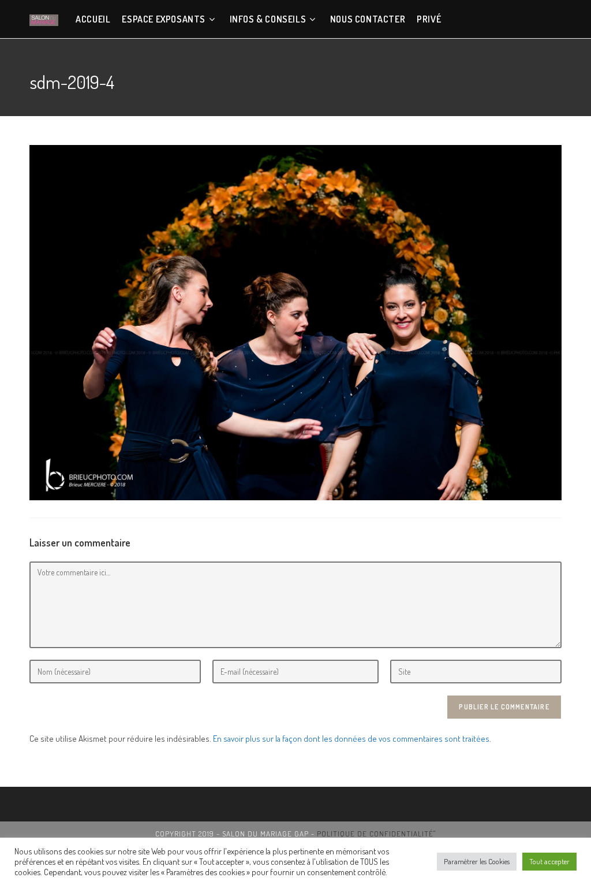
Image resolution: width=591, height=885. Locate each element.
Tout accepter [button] (549, 861)
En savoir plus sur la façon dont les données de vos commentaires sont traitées (351, 738)
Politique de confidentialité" (376, 833)
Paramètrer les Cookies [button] (477, 861)
